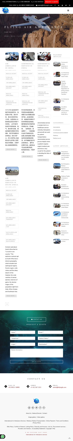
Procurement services (59, 427)
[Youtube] (29, 408)
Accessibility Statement (38, 428)
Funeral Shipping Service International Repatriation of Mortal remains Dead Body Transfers (65, 88)
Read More (11, 149)
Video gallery (41, 417)
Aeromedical (26, 70)
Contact (45, 413)
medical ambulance (9, 94)
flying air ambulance (27, 36)
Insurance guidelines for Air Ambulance (65, 186)
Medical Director (37, 413)
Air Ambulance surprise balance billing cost (65, 196)
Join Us (50, 427)
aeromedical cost (42, 109)
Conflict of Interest (19, 427)
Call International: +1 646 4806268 (16, 2)
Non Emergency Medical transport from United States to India (65, 167)
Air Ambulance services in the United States (65, 205)
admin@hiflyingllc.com (44, 5)
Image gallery (32, 417)
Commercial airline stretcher (60, 133)
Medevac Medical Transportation (36, 421)
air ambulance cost (10, 226)
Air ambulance (10, 70)
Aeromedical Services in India (44, 66)
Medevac (55, 135)
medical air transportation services (11, 103)
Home (6, 36)
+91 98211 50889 (13, 387)
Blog (13, 36)
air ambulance (11, 82)
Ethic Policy (10, 427)
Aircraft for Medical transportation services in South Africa (65, 110)
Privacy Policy (37, 423)
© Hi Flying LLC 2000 (36, 432)
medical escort (11, 73)
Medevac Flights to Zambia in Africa (65, 178)
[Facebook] (40, 408)
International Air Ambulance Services (15, 421)
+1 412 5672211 (38, 2)
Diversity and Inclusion (41, 427)
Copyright (49, 428)
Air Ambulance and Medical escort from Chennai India (65, 215)
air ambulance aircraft (10, 87)
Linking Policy (30, 427)
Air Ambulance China (65, 100)
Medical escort (57, 138)
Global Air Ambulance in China (64, 233)
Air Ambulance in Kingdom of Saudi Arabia (65, 74)
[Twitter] (36, 408)
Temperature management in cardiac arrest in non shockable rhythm (65, 155)
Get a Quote (36, 361)
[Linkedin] (33, 408)
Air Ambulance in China (10, 66)
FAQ (54, 428)
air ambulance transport (43, 101)
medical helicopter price (43, 116)
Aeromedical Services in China (27, 66)
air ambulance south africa (10, 240)
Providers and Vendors (24, 428)
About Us (28, 413)
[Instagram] (44, 408)
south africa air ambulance (11, 233)
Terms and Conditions (62, 421)
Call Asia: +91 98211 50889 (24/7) (21, 5)
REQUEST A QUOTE (51, 2)
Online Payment (50, 421)
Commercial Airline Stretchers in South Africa (64, 65)
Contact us (37, 319)
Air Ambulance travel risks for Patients (65, 224)
